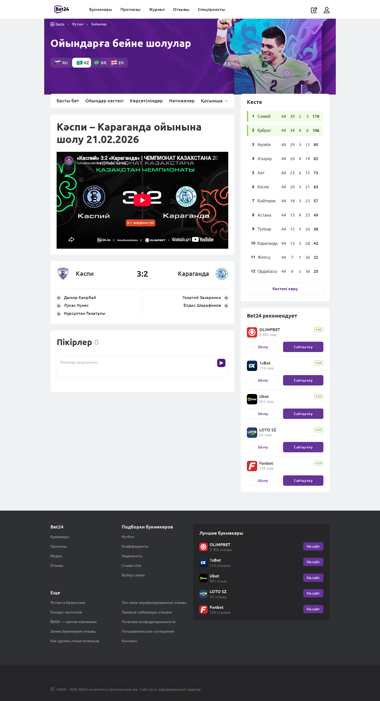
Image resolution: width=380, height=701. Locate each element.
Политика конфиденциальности (149, 621)
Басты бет (68, 100)
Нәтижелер (182, 100)
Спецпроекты (211, 9)
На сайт (313, 546)
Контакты (129, 640)
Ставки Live (131, 565)
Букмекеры (100, 9)
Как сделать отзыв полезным (74, 640)
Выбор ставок (133, 574)
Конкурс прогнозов (66, 611)
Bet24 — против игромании (73, 621)
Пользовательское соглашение (148, 631)
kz (86, 62)
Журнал (157, 9)
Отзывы (181, 9)
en (121, 62)
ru (65, 62)
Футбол (128, 536)
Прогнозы (130, 9)
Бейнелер (99, 24)
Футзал (77, 24)
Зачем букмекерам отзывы (73, 631)
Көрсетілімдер (146, 100)
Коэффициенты (135, 546)
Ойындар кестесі (104, 100)
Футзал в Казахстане (67, 602)
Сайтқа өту (303, 347)
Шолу (263, 347)
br (103, 62)
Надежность (132, 555)
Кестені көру (285, 288)
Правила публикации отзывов (147, 611)
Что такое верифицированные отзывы (154, 602)
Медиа (56, 555)
